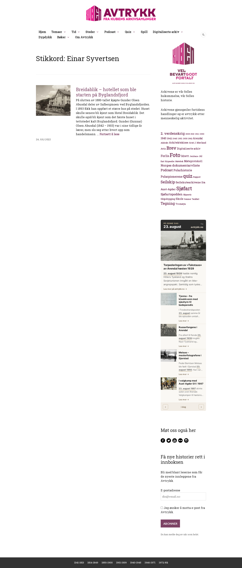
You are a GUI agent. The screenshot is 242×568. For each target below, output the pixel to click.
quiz (187, 176)
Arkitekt (164, 142)
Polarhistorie (182, 170)
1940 (163, 138)
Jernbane (194, 156)
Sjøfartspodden (171, 194)
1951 (180, 138)
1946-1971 (150, 562)
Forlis (165, 156)
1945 (175, 138)
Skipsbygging (168, 198)
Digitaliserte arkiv (166, 32)
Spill (144, 32)
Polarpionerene (171, 176)
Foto (175, 154)
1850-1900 (107, 562)
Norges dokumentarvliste (180, 165)
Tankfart (195, 199)
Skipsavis (187, 194)
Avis (163, 148)
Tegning (168, 203)
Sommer (187, 199)
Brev (171, 148)
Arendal (198, 138)
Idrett (185, 156)
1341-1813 (79, 562)
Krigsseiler (170, 161)
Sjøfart (184, 188)
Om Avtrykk (84, 37)
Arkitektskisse (178, 142)
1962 (190, 138)
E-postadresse (170, 490)
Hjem (42, 32)
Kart (162, 161)
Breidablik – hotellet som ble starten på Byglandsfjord (106, 92)
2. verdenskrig (173, 133)
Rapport (197, 177)
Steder (90, 32)
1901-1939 (121, 562)
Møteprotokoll (193, 161)
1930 (202, 134)
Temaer (56, 32)
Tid (74, 32)
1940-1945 (135, 562)
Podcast (110, 32)
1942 (169, 138)
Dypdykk (45, 37)
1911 (197, 134)
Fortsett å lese (109, 134)
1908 (187, 134)
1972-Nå (163, 562)
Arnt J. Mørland (197, 142)
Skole (179, 198)
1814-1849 (93, 562)
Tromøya (181, 203)
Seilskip (168, 181)
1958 (185, 138)
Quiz (128, 32)
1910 (192, 134)
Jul (200, 156)
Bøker (61, 37)
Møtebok (179, 161)
